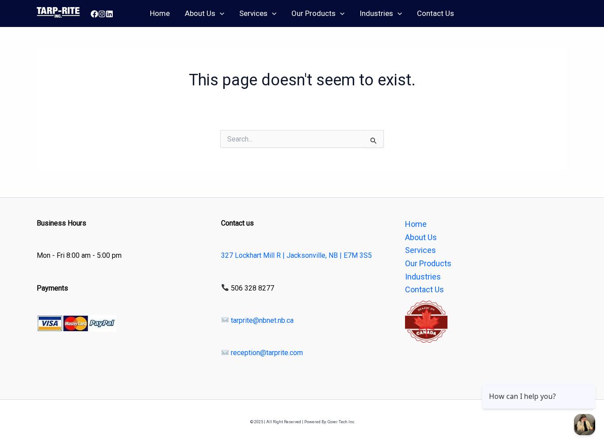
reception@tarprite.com (266, 352)
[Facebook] (94, 14)
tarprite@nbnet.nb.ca (261, 320)
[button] (219, 13)
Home (160, 13)
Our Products (313, 13)
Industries (376, 13)
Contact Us (435, 13)
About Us (200, 13)
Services (253, 13)
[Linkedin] (109, 14)
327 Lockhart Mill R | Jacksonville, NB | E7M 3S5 (296, 255)
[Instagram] (102, 14)
